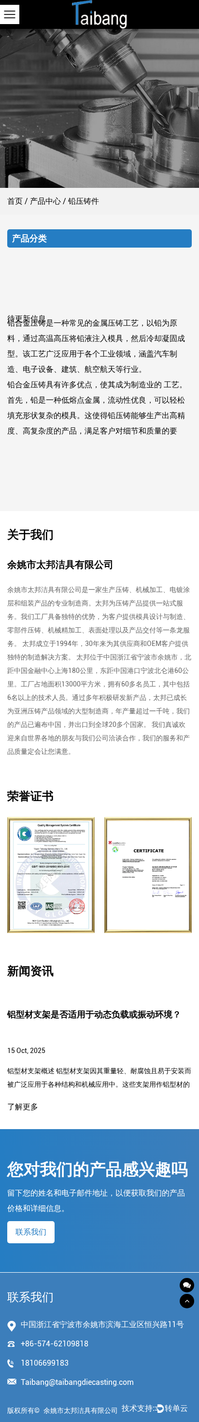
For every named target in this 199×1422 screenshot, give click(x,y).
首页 (15, 201)
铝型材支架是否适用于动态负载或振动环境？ (94, 1014)
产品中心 (45, 201)
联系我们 (30, 1232)
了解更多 (22, 1106)
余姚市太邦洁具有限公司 (80, 1410)
